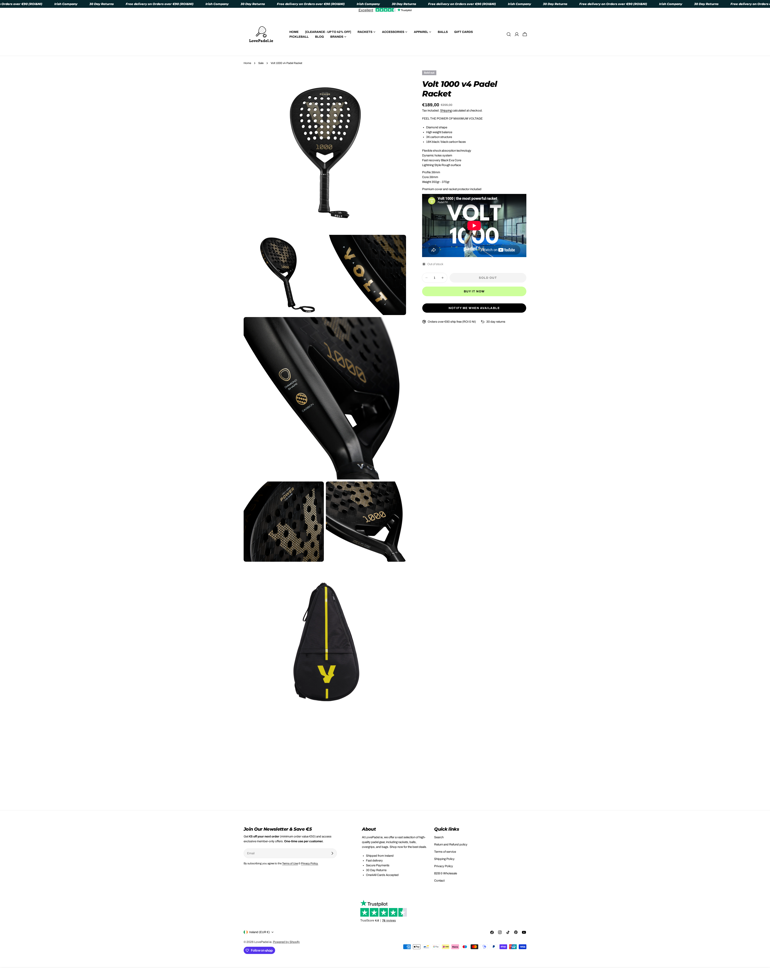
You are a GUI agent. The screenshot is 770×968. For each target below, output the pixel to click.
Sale (260, 63)
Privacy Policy (443, 866)
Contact (439, 880)
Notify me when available (474, 308)
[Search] (509, 34)
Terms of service (445, 851)
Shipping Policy (444, 859)
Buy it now (474, 291)
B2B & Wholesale (445, 873)
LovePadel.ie (263, 942)
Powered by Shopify (286, 942)
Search (439, 837)
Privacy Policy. (309, 863)
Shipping (446, 110)
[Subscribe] (332, 853)
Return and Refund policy (450, 844)
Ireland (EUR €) (259, 932)
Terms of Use (290, 863)
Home (247, 63)
